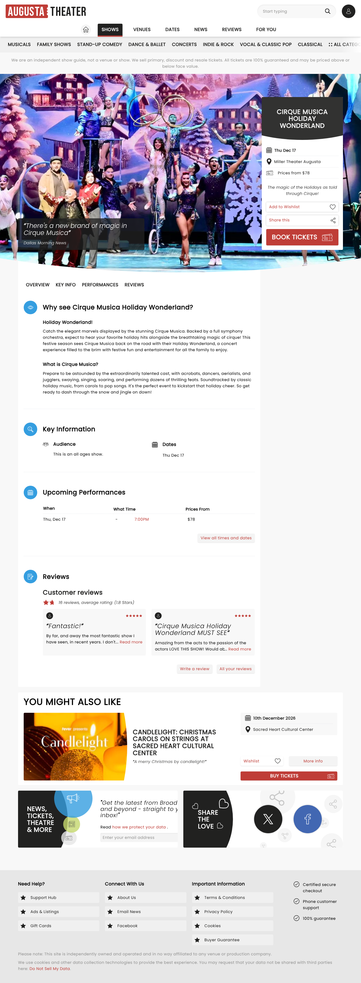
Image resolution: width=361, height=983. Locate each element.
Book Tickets (294, 236)
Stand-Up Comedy (99, 44)
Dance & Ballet (147, 44)
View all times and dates (226, 538)
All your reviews (236, 669)
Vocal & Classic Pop (266, 44)
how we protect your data (139, 827)
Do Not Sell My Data (50, 968)
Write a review (194, 669)
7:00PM (142, 519)
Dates (172, 29)
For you (266, 29)
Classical (310, 44)
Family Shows (54, 44)
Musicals (19, 44)
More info (313, 761)
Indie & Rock (218, 44)
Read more (131, 642)
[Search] (329, 11)
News (200, 29)
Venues (142, 29)
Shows (110, 29)
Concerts (184, 44)
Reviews (232, 29)
